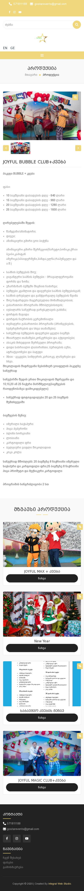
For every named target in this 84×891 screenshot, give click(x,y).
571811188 (20, 3)
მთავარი (31, 74)
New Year (42, 641)
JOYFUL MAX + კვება (42, 572)
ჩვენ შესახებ (12, 857)
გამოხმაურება (13, 867)
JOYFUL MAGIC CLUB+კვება (42, 780)
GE (12, 48)
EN (5, 48)
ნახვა (42, 578)
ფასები (8, 862)
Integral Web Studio (59, 883)
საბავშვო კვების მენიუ (42, 711)
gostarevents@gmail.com (51, 3)
